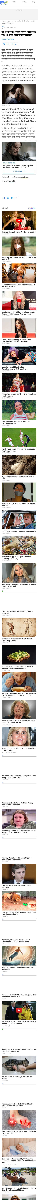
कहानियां (24, 2)
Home (3, 21)
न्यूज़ (9, 21)
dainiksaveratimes (6, 105)
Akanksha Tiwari (8, 39)
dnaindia (24, 177)
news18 (12, 181)
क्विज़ (33, 2)
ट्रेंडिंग (14, 2)
